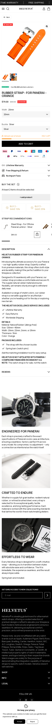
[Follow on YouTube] (32, 700)
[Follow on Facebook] (20, 700)
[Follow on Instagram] (26, 700)
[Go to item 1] (5, 77)
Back (8, 17)
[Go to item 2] (13, 77)
